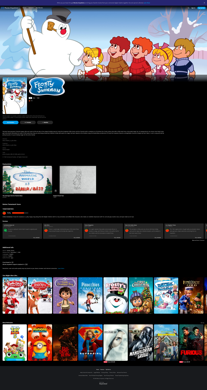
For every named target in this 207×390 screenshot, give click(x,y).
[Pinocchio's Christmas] (90, 295)
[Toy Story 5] (15, 342)
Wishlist (46, 122)
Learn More (61, 268)
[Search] (188, 8)
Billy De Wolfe (14, 154)
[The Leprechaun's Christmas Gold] (191, 295)
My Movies (39, 8)
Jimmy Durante (6, 154)
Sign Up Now (201, 8)
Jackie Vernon (21, 154)
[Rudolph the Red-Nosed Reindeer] (40, 295)
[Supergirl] (90, 342)
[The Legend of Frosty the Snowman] (166, 295)
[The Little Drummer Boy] (65, 295)
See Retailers (10, 122)
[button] (27, 180)
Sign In (193, 8)
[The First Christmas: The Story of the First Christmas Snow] (141, 295)
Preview (28, 122)
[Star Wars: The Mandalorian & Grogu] (141, 342)
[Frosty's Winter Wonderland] (116, 295)
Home (24, 8)
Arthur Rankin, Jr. (7, 140)
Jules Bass (13, 140)
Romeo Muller (6, 149)
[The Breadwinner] (166, 342)
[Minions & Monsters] (40, 342)
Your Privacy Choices (109, 375)
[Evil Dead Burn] (65, 342)
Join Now (147, 3)
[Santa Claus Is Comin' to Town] (15, 295)
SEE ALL (202, 322)
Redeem (31, 8)
